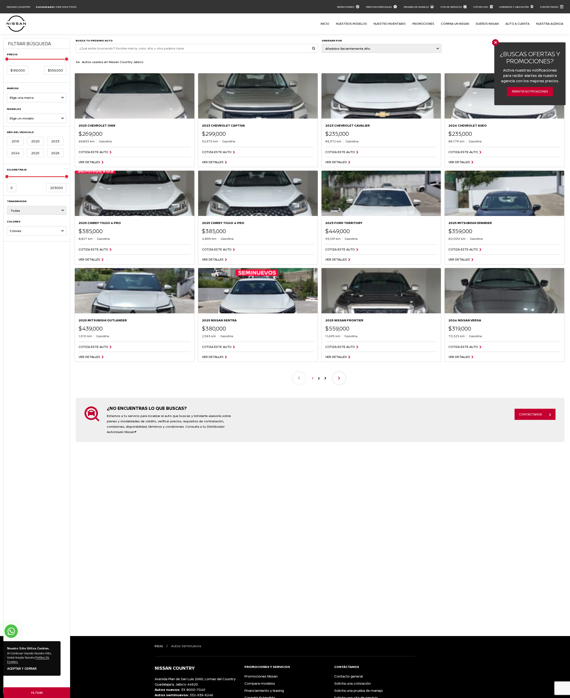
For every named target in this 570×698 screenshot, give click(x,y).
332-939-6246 (201, 695)
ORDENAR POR (332, 40)
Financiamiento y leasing (264, 690)
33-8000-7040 (193, 689)
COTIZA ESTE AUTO (93, 152)
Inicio (325, 24)
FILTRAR (37, 692)
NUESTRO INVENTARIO (390, 24)
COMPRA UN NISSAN (455, 24)
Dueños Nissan (487, 24)
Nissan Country (19, 7)
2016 (15, 141)
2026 (55, 153)
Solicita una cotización (352, 683)
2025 (35, 153)
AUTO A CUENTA (517, 24)
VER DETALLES (89, 162)
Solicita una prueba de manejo (358, 690)
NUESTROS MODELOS (351, 24)
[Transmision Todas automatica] (37, 210)
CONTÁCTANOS (530, 414)
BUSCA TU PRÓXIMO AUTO (94, 40)
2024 (15, 153)
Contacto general (348, 676)
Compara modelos (259, 683)
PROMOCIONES (423, 24)
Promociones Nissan (261, 676)
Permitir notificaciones (530, 91)
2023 (55, 141)
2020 (35, 141)
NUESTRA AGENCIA (549, 24)
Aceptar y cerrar (22, 668)
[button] (313, 48)
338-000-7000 (66, 7)
